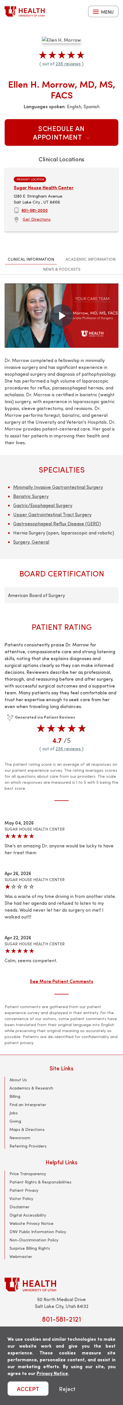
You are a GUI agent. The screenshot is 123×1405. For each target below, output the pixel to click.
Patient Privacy (23, 1190)
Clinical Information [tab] (31, 259)
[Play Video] (61, 315)
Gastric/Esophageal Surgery (42, 505)
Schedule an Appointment (59, 132)
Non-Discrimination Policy (33, 1240)
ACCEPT (28, 1388)
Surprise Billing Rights (29, 1248)
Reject (67, 1388)
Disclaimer (19, 1206)
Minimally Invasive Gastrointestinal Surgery (58, 487)
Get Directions (37, 219)
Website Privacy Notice (31, 1223)
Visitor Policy (21, 1198)
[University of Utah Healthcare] (61, 1284)
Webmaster (20, 1256)
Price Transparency (27, 1173)
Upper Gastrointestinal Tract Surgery (52, 514)
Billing (14, 1096)
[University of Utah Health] (24, 11)
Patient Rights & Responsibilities (40, 1182)
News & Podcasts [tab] (61, 269)
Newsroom (19, 1137)
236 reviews (68, 64)
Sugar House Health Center (44, 187)
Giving (15, 1121)
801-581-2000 (34, 210)
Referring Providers (28, 1146)
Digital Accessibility (27, 1215)
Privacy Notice (52, 1373)
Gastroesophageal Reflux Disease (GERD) (57, 523)
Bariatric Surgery (31, 496)
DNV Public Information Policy (37, 1231)
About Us (18, 1079)
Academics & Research (31, 1088)
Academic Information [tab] (91, 259)
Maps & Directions (27, 1129)
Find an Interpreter (27, 1104)
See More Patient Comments (61, 981)
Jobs (13, 1112)
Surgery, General (31, 542)
